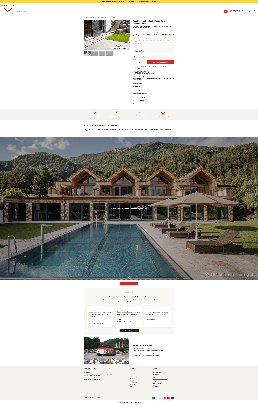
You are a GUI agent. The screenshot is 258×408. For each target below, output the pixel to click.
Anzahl (134, 59)
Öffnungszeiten (156, 386)
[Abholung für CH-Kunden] (163, 114)
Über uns (155, 385)
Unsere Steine (133, 380)
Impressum (119, 402)
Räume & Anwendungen (112, 375)
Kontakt (154, 381)
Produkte (109, 371)
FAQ (131, 386)
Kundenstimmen (133, 382)
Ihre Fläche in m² (137, 43)
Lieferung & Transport (135, 375)
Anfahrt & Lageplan (157, 383)
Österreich (251, 5)
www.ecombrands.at (93, 398)
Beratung (132, 373)
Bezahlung (132, 384)
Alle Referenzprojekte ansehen (129, 283)
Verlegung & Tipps (134, 376)
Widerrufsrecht (138, 402)
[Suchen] (225, 11)
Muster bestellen (134, 371)
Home (85, 17)
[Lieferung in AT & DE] (140, 114)
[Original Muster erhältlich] (117, 114)
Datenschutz (126, 402)
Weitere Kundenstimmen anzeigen (129, 330)
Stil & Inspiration (133, 378)
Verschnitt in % (137, 46)
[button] (87, 53)
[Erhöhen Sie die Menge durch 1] (144, 62)
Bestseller (109, 373)
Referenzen (109, 376)
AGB (132, 402)
